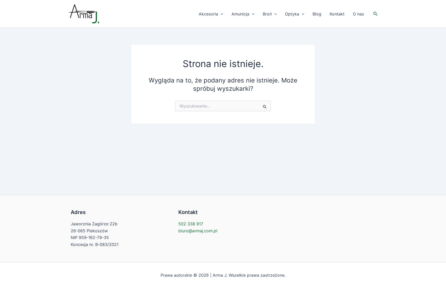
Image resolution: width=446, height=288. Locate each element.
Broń (267, 14)
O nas (358, 14)
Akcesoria (208, 14)
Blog (317, 14)
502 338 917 (190, 223)
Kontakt (337, 14)
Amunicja (240, 14)
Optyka (292, 14)
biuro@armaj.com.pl (197, 230)
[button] (220, 14)
